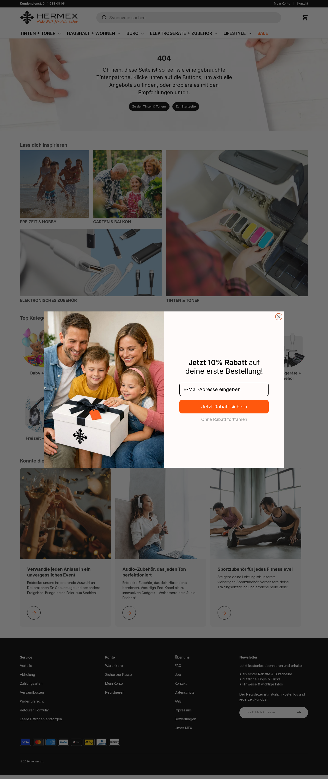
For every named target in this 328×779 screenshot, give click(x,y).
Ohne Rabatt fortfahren (224, 419)
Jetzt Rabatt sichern (224, 407)
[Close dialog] (278, 316)
